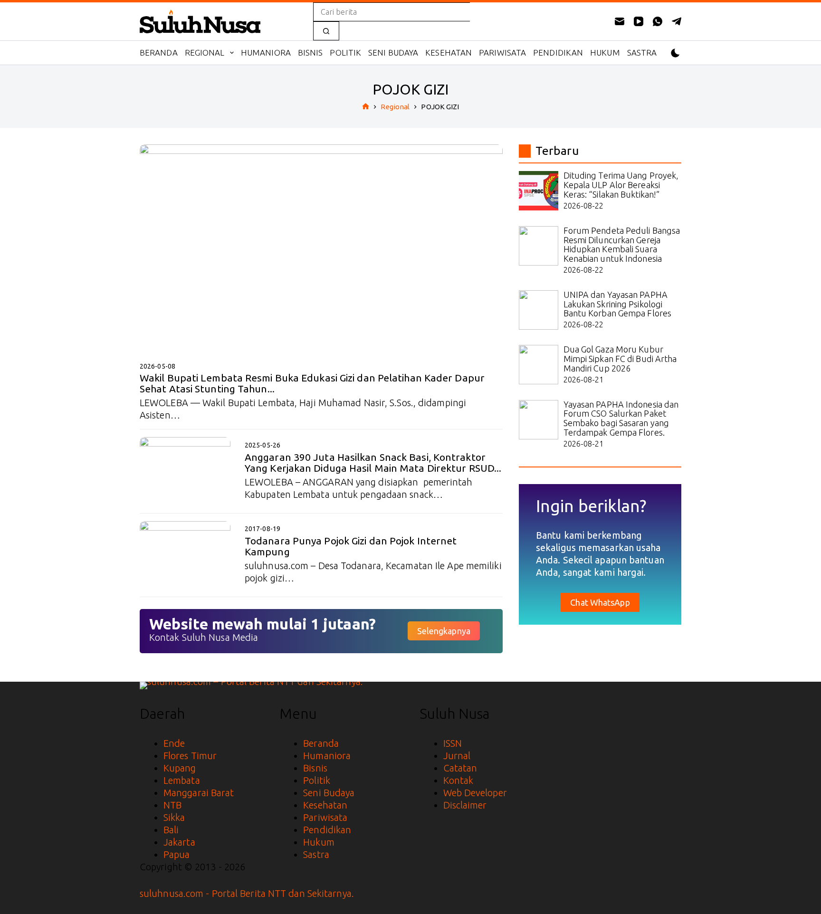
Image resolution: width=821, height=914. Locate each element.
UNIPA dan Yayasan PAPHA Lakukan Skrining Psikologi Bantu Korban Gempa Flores (617, 304)
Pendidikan (558, 52)
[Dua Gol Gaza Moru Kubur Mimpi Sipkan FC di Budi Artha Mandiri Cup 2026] (538, 364)
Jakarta (179, 842)
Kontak (458, 780)
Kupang (179, 767)
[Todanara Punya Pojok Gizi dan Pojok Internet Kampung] (185, 555)
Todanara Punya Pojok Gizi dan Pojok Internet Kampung (351, 546)
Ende (174, 743)
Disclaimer (465, 805)
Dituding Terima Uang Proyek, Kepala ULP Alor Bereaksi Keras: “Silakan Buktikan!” (621, 185)
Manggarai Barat (198, 792)
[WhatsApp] (657, 21)
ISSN (452, 743)
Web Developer (475, 792)
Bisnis (310, 52)
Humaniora (266, 52)
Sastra (642, 52)
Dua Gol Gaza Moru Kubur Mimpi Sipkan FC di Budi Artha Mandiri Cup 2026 (620, 358)
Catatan (460, 767)
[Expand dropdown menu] (232, 52)
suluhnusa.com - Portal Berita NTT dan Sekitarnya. (247, 893)
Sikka (174, 817)
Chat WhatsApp (600, 602)
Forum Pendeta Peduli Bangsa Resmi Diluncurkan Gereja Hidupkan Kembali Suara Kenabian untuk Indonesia (621, 244)
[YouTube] (638, 21)
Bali (171, 829)
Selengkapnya (443, 631)
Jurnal (457, 755)
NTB (172, 805)
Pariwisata (502, 52)
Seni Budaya (393, 52)
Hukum (605, 52)
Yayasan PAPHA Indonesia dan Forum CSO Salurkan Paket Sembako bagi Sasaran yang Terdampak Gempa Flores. (621, 418)
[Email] (619, 21)
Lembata (181, 780)
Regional (205, 52)
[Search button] (326, 30)
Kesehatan (448, 52)
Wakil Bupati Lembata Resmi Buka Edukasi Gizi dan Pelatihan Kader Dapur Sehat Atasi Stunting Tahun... (312, 383)
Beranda (159, 52)
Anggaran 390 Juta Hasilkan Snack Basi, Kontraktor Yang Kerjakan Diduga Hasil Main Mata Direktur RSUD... (373, 462)
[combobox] (391, 11)
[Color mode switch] (675, 53)
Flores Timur (190, 755)
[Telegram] (676, 21)
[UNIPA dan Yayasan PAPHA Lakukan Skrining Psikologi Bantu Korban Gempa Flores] (538, 310)
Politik (345, 52)
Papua (176, 854)
